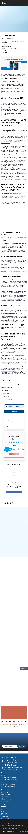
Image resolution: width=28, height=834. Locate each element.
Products (8, 420)
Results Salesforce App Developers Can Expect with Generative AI (13, 45)
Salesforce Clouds (10, 418)
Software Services (10, 414)
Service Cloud (5, 796)
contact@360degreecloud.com (11, 724)
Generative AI (4, 107)
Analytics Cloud (5, 801)
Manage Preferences (8, 831)
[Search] (6, 406)
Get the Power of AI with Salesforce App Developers (12, 49)
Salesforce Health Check (8, 786)
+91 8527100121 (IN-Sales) (11, 765)
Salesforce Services (11, 416)
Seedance (23, 162)
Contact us (10, 369)
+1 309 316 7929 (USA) (10, 760)
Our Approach (9, 422)
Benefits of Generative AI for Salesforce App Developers (13, 42)
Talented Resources (6, 781)
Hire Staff (9, 426)
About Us (3, 808)
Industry (8, 424)
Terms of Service (5, 818)
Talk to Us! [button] (14, 722)
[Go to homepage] (4, 3)
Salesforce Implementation (8, 777)
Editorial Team (14, 29)
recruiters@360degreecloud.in (12, 769)
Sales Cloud (4, 792)
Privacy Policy (15, 489)
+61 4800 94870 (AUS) (10, 764)
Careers (3, 809)
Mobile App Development (8, 784)
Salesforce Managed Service (9, 779)
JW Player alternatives (14, 177)
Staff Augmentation (6, 782)
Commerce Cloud (6, 799)
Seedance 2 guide (19, 168)
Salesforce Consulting (7, 776)
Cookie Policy (5, 813)
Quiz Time (4, 52)
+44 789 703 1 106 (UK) (10, 762)
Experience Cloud (6, 798)
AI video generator (6, 164)
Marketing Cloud (5, 794)
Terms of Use (4, 815)
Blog (2, 811)
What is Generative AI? (7, 38)
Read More (7, 644)
